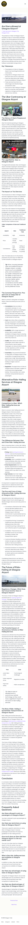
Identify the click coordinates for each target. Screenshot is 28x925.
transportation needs (7, 771)
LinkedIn (13, 922)
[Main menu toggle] (25, 3)
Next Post (14, 904)
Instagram (7, 922)
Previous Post (14, 900)
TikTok (18, 922)
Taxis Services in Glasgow (9, 31)
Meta (2, 922)
